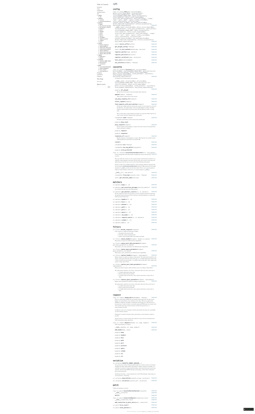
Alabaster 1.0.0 (151, 411)
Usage (98, 9)
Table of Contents (102, 4)
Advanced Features (101, 12)
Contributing (100, 74)
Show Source (99, 81)
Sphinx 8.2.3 (144, 411)
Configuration (100, 10)
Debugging (99, 73)
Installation (99, 7)
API (98, 14)
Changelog (99, 76)
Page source (156, 411)
